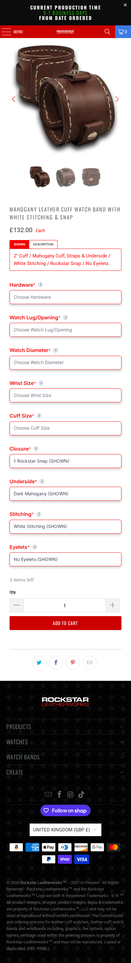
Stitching (65, 514)
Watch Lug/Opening (65, 317)
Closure (65, 448)
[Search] (107, 31)
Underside (65, 481)
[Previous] (14, 99)
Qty (13, 592)
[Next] (117, 99)
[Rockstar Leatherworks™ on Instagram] (70, 795)
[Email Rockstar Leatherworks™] (48, 795)
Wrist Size (65, 383)
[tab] (19, 244)
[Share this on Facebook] (56, 663)
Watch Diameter (65, 350)
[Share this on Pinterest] (73, 663)
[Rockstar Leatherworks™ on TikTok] (81, 795)
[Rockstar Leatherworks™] (65, 31)
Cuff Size (49, 415)
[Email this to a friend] (90, 663)
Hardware (41, 284)
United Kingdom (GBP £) (61, 830)
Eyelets (65, 546)
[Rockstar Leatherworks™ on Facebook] (60, 795)
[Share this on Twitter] (39, 663)
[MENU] (3, 31)
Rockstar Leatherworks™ (43, 882)
